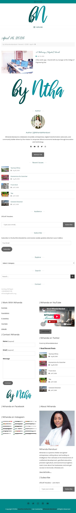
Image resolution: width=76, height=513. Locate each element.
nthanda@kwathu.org (8, 293)
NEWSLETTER (38, 155)
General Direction (17, 202)
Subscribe (68, 225)
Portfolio (4, 308)
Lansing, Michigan (7, 289)
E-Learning (5, 318)
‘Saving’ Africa (15, 168)
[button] (38, 27)
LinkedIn (4, 329)
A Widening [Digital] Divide (48, 52)
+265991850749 (6, 291)
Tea (12, 193)
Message (6, 359)
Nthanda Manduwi (48, 449)
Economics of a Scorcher (19, 176)
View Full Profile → (45, 472)
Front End (14, 185)
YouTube (4, 324)
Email (8, 350)
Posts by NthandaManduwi (48, 343)
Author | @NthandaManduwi (38, 133)
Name (8, 341)
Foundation (5, 313)
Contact (8, 383)
